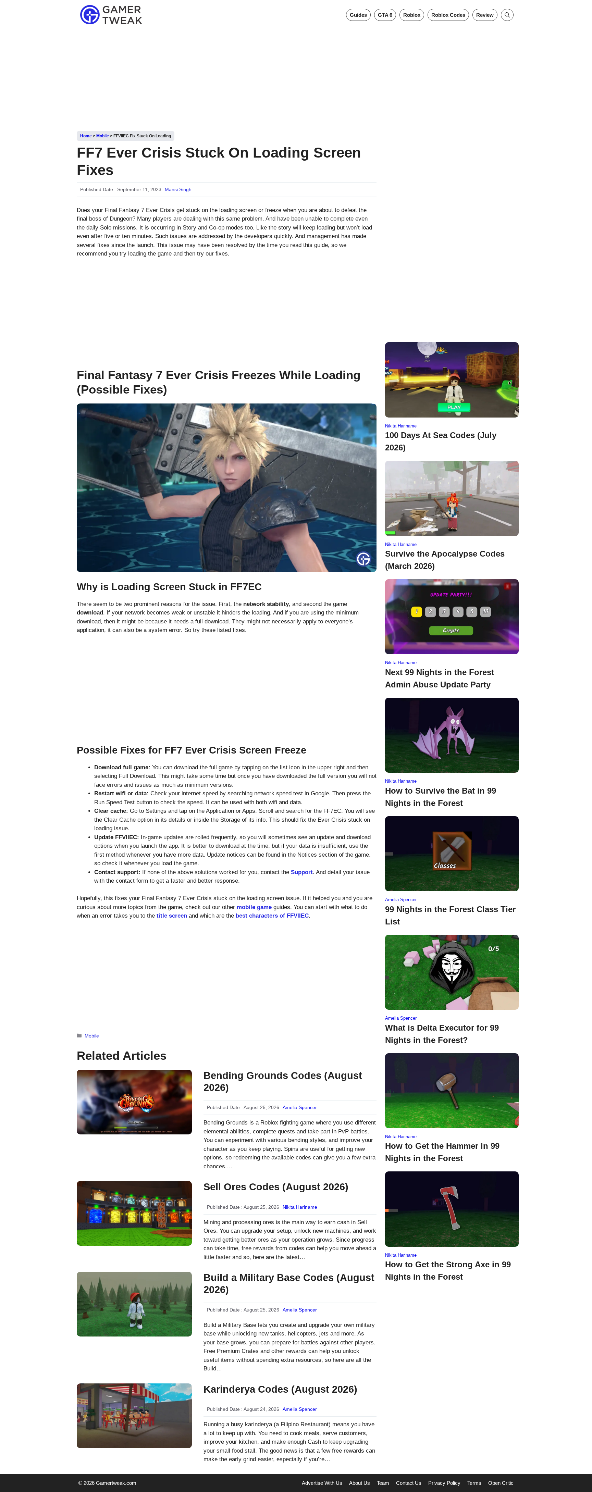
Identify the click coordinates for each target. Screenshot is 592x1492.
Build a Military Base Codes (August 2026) (289, 1283)
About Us (359, 1483)
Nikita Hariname (300, 1207)
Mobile (102, 136)
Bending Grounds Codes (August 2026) (283, 1081)
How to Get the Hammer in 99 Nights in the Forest (442, 1152)
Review (485, 15)
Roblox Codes (448, 15)
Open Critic (501, 1483)
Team (383, 1483)
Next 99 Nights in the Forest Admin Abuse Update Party (439, 678)
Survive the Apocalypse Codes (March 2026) (445, 560)
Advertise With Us (322, 1483)
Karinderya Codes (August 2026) (280, 1389)
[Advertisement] (296, 78)
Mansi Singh (178, 189)
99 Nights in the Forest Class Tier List (450, 915)
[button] (507, 15)
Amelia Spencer (300, 1107)
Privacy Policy (444, 1483)
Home (86, 136)
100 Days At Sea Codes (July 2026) (440, 441)
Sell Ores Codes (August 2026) (276, 1186)
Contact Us (408, 1483)
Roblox (411, 15)
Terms (474, 1483)
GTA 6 (385, 15)
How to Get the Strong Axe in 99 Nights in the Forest (448, 1270)
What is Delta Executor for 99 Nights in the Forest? (442, 1034)
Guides (358, 15)
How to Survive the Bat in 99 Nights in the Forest (440, 797)
